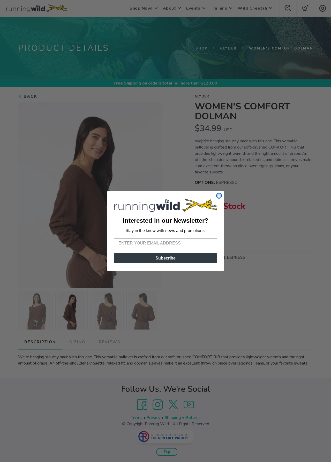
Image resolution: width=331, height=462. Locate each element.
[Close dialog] (219, 195)
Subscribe (165, 258)
